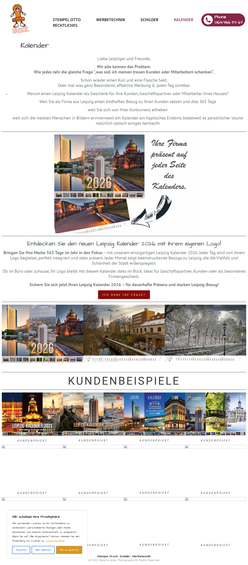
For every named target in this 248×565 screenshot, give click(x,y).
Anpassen (21, 550)
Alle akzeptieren (69, 550)
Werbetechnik (110, 19)
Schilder (149, 19)
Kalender (183, 19)
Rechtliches (65, 25)
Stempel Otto (67, 19)
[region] (47, 534)
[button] (6, 334)
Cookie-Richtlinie (55, 541)
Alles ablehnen (43, 550)
